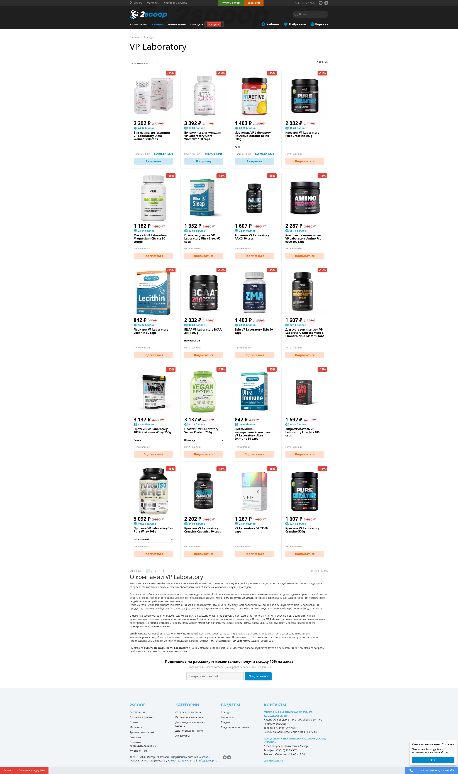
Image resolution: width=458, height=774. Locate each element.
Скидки (196, 24)
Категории (138, 24)
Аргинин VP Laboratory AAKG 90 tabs (252, 237)
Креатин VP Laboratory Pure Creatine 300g (302, 134)
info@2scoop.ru (207, 760)
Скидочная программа (235, 727)
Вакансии (136, 737)
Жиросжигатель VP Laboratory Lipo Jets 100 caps (302, 432)
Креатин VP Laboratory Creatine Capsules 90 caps (202, 530)
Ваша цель (177, 24)
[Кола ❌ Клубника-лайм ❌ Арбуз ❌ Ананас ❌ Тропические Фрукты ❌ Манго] (254, 147)
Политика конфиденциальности (143, 743)
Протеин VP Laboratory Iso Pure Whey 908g (153, 530)
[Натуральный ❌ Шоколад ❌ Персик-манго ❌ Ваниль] (153, 540)
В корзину (153, 161)
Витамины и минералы (189, 717)
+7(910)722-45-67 (178, 760)
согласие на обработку (228, 667)
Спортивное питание (188, 712)
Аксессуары (182, 735)
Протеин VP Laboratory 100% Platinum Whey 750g (152, 430)
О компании (137, 712)
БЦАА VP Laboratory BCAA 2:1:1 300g (203, 331)
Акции (214, 24)
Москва (138, 2)
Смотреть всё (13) (273, 760)
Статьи (134, 722)
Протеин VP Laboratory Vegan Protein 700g (201, 430)
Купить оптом (231, 2)
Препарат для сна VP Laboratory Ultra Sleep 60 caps (202, 238)
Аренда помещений (142, 732)
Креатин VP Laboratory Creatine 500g (302, 530)
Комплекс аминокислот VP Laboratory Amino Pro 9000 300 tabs (303, 238)
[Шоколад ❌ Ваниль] (203, 440)
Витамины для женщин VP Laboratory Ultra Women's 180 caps (202, 136)
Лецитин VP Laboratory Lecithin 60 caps (151, 331)
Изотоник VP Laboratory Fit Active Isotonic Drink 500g (253, 136)
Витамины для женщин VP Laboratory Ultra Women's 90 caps (152, 136)
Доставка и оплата (141, 717)
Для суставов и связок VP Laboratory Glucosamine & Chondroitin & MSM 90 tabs (304, 333)
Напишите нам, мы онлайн (437, 770)
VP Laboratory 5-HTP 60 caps (251, 530)
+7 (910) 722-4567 (305, 2)
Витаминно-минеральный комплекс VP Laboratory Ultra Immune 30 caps (253, 433)
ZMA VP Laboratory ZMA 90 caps (254, 331)
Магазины (136, 727)
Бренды (158, 24)
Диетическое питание (189, 730)
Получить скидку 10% (32, 770)
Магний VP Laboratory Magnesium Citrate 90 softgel (150, 238)
